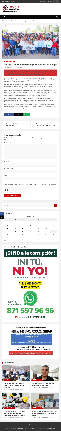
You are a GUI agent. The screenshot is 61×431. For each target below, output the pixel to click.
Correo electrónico (9, 168)
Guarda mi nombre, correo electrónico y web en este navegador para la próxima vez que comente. (30, 184)
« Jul (5, 240)
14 (38, 228)
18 (15, 231)
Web (5, 175)
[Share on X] (2, 217)
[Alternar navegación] (4, 17)
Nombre (6, 161)
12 (22, 228)
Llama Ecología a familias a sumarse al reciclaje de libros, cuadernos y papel (44, 413)
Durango (7, 61)
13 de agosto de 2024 (9, 67)
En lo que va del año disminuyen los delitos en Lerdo (15, 124)
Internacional (43, 1)
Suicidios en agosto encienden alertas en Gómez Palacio (43, 384)
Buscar (55, 206)
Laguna (12, 61)
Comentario (7, 142)
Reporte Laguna (20, 67)
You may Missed (9, 363)
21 (38, 231)
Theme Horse (33, 428)
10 (7, 228)
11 (15, 228)
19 (22, 231)
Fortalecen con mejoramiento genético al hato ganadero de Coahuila (14, 385)
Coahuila (6, 379)
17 (7, 231)
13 (30, 228)
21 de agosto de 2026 (9, 389)
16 (53, 228)
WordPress (52, 428)
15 (46, 228)
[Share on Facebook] (2, 214)
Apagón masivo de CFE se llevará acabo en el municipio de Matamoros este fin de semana (15, 413)
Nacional (50, 1)
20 (30, 231)
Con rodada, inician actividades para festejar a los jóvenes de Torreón (45, 124)
